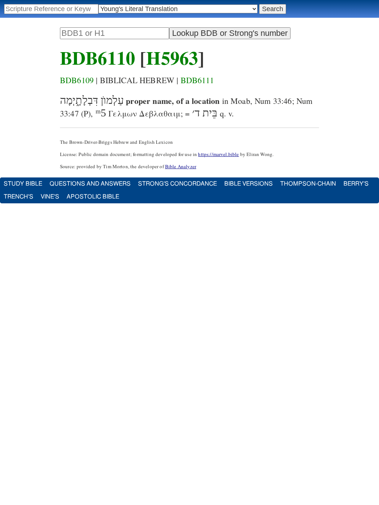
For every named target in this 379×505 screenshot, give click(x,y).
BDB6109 (77, 80)
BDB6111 (197, 80)
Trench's (18, 197)
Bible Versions (248, 184)
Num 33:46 (273, 100)
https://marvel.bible (218, 154)
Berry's (356, 184)
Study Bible (23, 184)
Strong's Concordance (177, 184)
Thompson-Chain (308, 184)
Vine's (50, 197)
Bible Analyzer (180, 166)
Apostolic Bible (93, 197)
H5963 (172, 57)
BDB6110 (97, 57)
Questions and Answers (90, 184)
